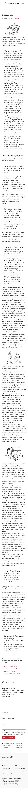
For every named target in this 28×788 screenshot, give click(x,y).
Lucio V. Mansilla (7, 668)
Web (3, 725)
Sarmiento (14, 671)
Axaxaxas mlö (12, 3)
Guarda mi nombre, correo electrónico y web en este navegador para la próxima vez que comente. (14, 732)
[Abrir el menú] (23, 3)
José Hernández (14, 666)
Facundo (5, 666)
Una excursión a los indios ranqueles (11, 673)
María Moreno (16, 668)
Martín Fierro (6, 671)
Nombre (5, 712)
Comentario (6, 696)
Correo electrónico (8, 718)
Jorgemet (16, 18)
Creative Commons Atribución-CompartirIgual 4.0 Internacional (11, 781)
